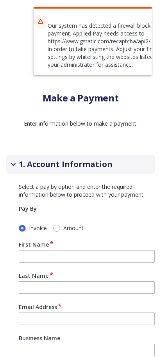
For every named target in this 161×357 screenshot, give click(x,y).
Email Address (38, 307)
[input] (86, 256)
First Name (34, 244)
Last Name (33, 275)
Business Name (39, 338)
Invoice (38, 228)
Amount (73, 228)
